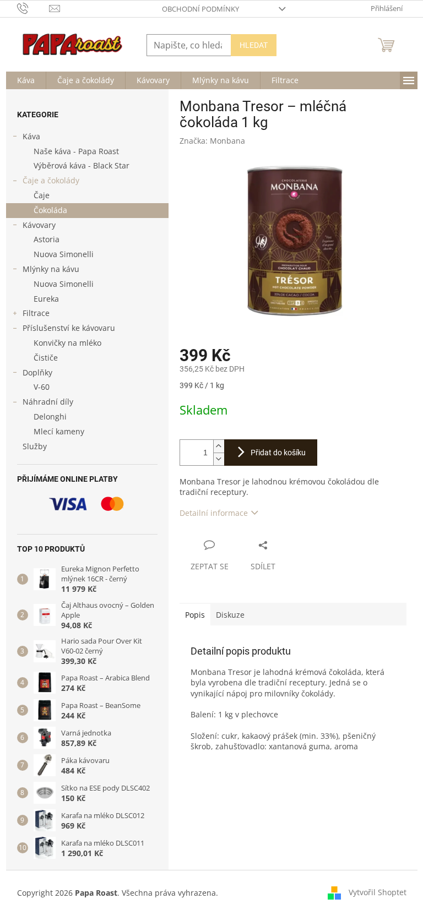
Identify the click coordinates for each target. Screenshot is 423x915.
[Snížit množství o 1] (218, 459)
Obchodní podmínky (200, 9)
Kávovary (39, 225)
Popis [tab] (195, 614)
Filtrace (36, 313)
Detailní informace (214, 513)
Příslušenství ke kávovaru (69, 328)
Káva (31, 136)
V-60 (42, 387)
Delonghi (50, 416)
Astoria (46, 239)
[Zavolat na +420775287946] (33, 8)
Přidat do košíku (278, 452)
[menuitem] (26, 80)
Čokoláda (50, 210)
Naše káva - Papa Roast (76, 151)
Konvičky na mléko (67, 342)
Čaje (42, 195)
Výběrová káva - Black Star (81, 165)
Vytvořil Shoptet (377, 891)
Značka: (212, 140)
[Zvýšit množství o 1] (218, 446)
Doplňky (37, 372)
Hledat (254, 45)
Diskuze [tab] (230, 614)
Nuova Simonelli (64, 254)
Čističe (46, 357)
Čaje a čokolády (51, 180)
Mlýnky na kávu (51, 269)
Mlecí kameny (59, 431)
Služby (35, 446)
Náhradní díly (48, 401)
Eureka (46, 298)
